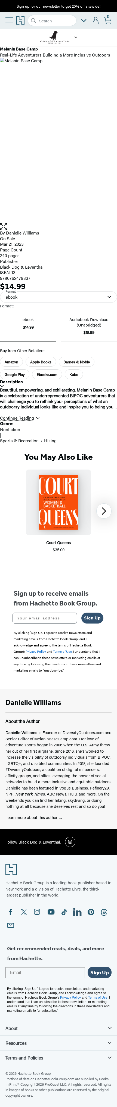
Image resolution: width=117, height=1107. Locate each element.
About (11, 1028)
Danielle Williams (22, 233)
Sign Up (92, 618)
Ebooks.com (47, 374)
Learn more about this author (32, 817)
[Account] (96, 20)
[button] (75, 37)
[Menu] (9, 19)
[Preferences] (84, 20)
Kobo (73, 374)
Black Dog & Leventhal (22, 267)
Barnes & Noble (76, 361)
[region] (58, 511)
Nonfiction (10, 429)
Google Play (15, 374)
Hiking (50, 440)
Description (11, 381)
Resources (16, 1043)
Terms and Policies (24, 1057)
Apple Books (40, 361)
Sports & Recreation (19, 440)
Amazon (11, 361)
